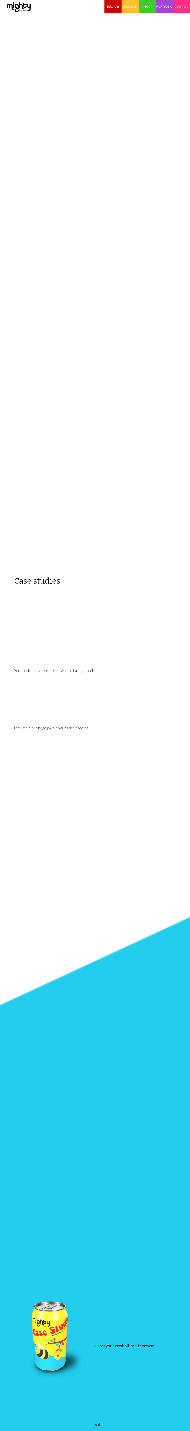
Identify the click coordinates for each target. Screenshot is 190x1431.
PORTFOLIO (164, 6)
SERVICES (113, 6)
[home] (15, 6)
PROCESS (130, 6)
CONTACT (181, 6)
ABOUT (147, 6)
